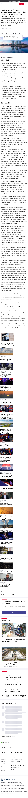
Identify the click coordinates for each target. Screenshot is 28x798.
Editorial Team (4, 757)
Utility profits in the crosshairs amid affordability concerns (13, 640)
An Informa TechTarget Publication (14, 1)
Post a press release (10, 736)
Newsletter (3, 761)
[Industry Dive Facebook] (4, 747)
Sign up (21, 4)
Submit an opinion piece (16, 759)
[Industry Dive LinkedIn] (2, 747)
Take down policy (19, 791)
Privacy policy (4, 791)
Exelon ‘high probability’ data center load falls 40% (11, 664)
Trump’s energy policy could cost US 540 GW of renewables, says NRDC (15, 696)
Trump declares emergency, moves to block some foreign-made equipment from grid (15, 677)
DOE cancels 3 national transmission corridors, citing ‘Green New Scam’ (13, 684)
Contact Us (3, 759)
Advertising (13, 755)
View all (3, 736)
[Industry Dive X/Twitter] (7, 747)
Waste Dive (14, 769)
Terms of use (11, 791)
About (2, 755)
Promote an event (15, 761)
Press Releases (4, 767)
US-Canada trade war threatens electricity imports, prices (14, 690)
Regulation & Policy (11, 594)
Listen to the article (9, 57)
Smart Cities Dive (15, 767)
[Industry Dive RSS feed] (10, 747)
